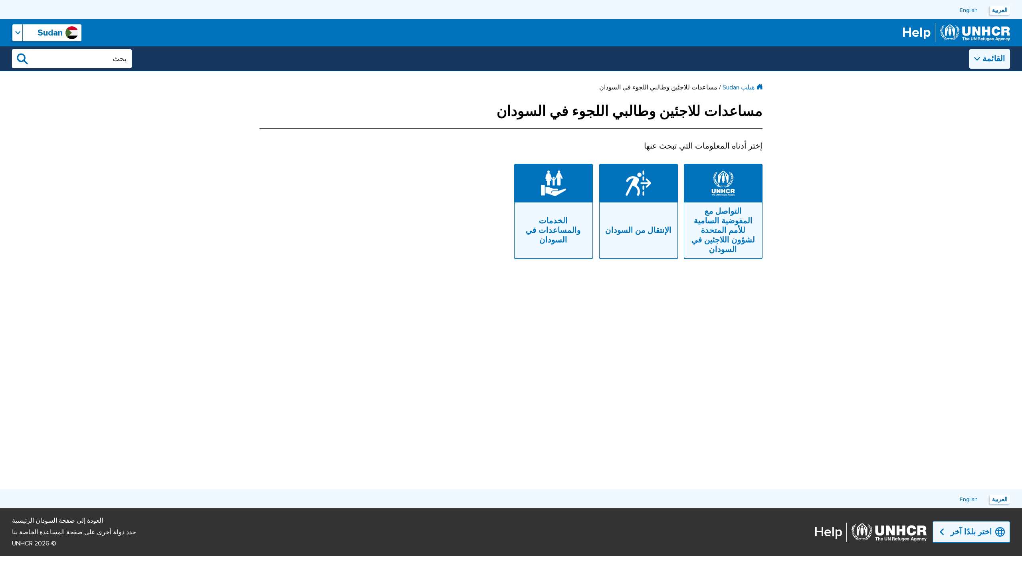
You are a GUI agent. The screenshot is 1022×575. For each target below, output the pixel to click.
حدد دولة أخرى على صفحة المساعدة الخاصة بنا (74, 532)
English (969, 10)
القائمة (993, 58)
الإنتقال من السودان (638, 230)
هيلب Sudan (739, 87)
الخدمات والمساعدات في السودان (553, 230)
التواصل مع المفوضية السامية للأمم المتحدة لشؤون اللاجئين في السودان (723, 230)
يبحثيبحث (22, 58)
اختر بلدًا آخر (971, 532)
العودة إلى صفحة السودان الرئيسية (57, 521)
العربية (1000, 10)
